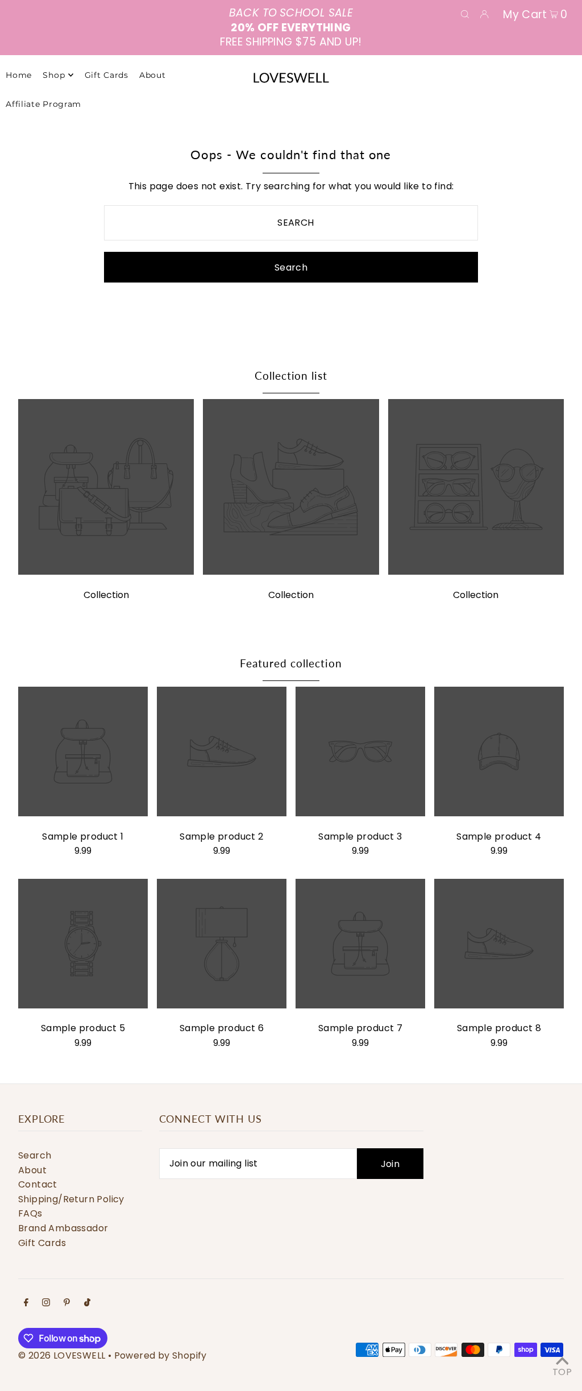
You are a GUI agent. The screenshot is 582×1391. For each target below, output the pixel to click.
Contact (37, 1184)
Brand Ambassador (63, 1228)
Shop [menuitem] (54, 75)
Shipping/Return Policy (71, 1199)
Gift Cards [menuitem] (106, 75)
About (32, 1170)
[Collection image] (106, 571)
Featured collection (291, 663)
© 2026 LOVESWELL (61, 1355)
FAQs (30, 1213)
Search (34, 1155)
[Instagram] (46, 1303)
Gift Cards (42, 1242)
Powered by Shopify (160, 1355)
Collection (106, 594)
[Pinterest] (67, 1303)
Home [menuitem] (19, 75)
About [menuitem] (152, 75)
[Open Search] (465, 13)
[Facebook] (26, 1303)
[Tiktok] (87, 1303)
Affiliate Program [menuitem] (43, 104)
